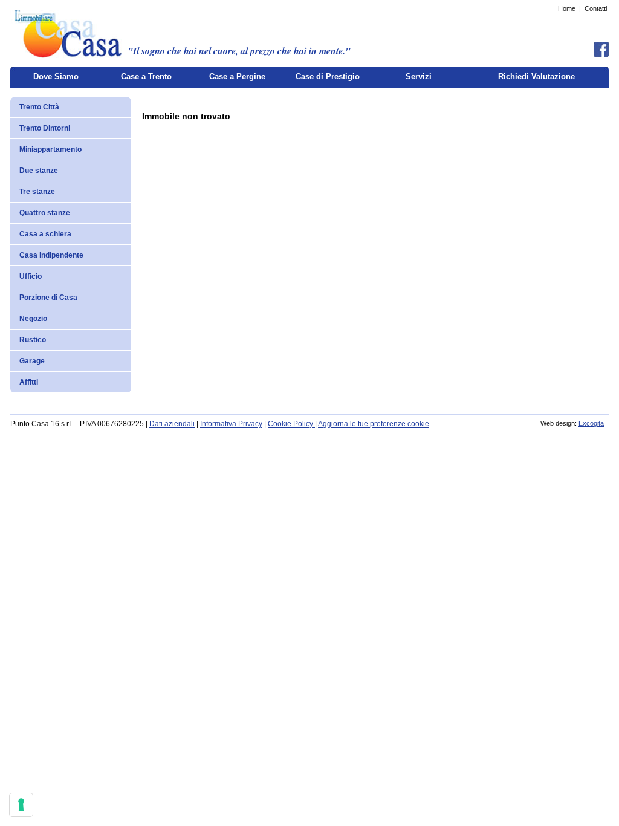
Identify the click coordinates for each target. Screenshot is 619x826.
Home (566, 8)
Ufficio (30, 276)
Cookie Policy (291, 424)
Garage (32, 361)
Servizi (419, 76)
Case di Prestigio (328, 76)
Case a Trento (146, 76)
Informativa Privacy (231, 424)
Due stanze (38, 170)
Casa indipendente (51, 255)
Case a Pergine (237, 76)
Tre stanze (37, 191)
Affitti (28, 382)
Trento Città (39, 107)
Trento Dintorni (44, 128)
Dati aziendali (172, 424)
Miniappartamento (50, 149)
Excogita (591, 423)
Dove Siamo (56, 76)
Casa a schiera (45, 234)
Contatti (596, 8)
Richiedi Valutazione (536, 76)
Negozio (33, 318)
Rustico (32, 340)
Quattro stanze (44, 213)
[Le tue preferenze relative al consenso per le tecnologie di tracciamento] (21, 804)
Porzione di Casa (48, 297)
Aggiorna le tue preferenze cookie (373, 424)
